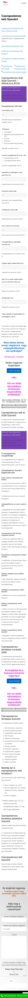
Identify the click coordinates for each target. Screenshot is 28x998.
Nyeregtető (7, 132)
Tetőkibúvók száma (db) (10, 210)
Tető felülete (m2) (7, 110)
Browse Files (14, 974)
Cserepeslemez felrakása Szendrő (12, 46)
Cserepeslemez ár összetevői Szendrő (13, 36)
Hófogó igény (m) (7, 298)
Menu (24, 3)
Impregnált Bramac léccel (12, 160)
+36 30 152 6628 (14, 371)
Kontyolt (6, 138)
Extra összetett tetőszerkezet (13, 143)
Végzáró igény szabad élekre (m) (12, 263)
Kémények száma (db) (9, 191)
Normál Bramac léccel (11, 158)
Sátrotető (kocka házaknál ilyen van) (14, 135)
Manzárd (7, 141)
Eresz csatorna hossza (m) (10, 226)
